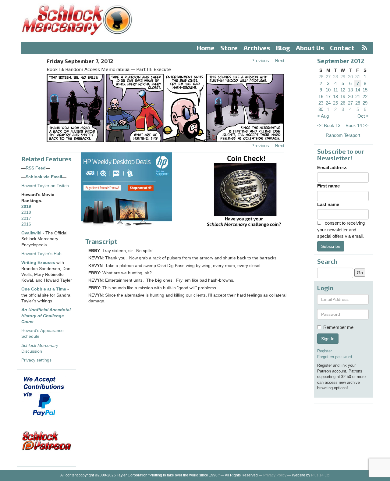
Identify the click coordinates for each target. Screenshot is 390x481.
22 (365, 96)
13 (350, 89)
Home (205, 48)
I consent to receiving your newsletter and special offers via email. (341, 229)
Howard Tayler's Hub (41, 253)
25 (335, 102)
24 (328, 102)
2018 (26, 212)
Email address (332, 167)
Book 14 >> (357, 125)
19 (342, 96)
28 (335, 76)
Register (324, 351)
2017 (26, 218)
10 (328, 89)
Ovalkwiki (32, 233)
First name (328, 185)
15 (365, 89)
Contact (342, 48)
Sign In (328, 338)
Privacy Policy (274, 475)
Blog (283, 48)
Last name (328, 204)
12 (342, 89)
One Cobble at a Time (43, 289)
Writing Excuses (38, 262)
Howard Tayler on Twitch (45, 185)
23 (320, 102)
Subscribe (330, 246)
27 (328, 76)
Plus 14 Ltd (320, 475)
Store (229, 48)
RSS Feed (36, 168)
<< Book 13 (328, 125)
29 (342, 76)
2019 (26, 206)
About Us (310, 48)
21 (357, 96)
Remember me (338, 327)
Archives (256, 48)
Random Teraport (343, 135)
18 (335, 96)
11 (335, 89)
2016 (26, 224)
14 (357, 89)
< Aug (323, 116)
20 (350, 96)
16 (320, 96)
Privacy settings (36, 360)
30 (350, 76)
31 (357, 76)
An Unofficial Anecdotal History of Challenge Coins (46, 316)
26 (320, 76)
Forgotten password (334, 357)
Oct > (363, 116)
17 (328, 96)
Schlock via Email (44, 177)
